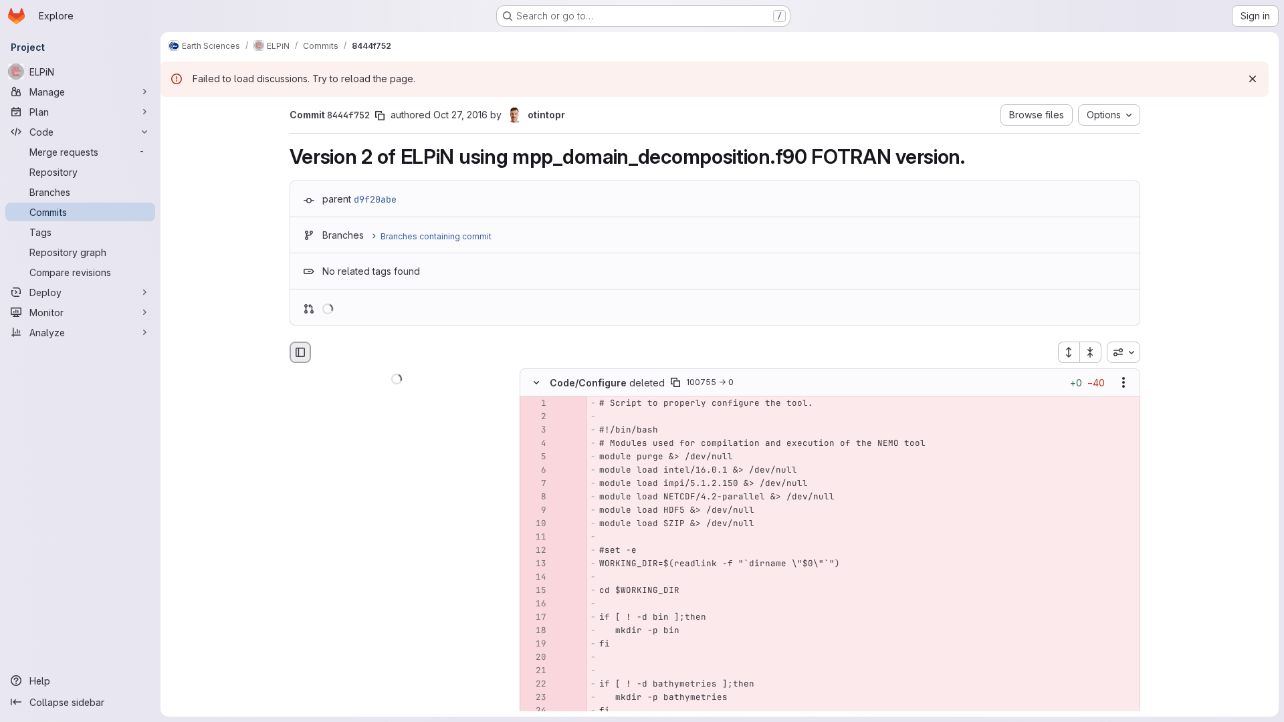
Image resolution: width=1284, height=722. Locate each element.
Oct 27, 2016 (460, 114)
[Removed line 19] (535, 644)
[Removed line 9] (535, 510)
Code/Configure (588, 382)
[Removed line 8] (535, 497)
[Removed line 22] (535, 684)
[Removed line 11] (535, 537)
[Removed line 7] (535, 484)
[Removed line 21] (535, 671)
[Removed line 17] (535, 617)
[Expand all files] (1068, 352)
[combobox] (1123, 352)
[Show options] (1123, 383)
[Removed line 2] (535, 417)
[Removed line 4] (535, 444)
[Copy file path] (675, 383)
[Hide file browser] (300, 352)
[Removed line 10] (535, 524)
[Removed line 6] (535, 470)
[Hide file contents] (536, 383)
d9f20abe (375, 199)
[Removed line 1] (535, 403)
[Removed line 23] (535, 698)
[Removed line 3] (535, 430)
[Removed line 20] (535, 658)
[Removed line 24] (535, 711)
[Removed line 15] (535, 591)
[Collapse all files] (1090, 352)
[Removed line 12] (535, 551)
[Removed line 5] (535, 457)
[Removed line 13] (535, 564)
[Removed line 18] (535, 631)
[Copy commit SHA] (380, 116)
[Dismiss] (1253, 79)
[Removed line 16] (535, 604)
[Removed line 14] (535, 577)
